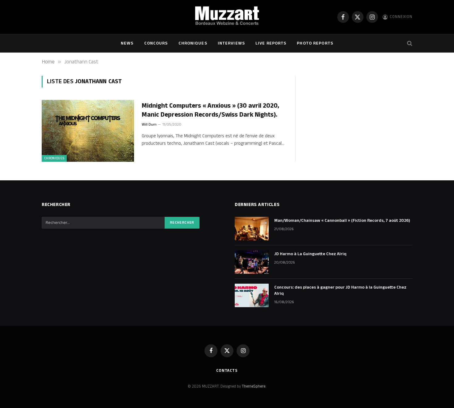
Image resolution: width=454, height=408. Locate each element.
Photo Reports (315, 43)
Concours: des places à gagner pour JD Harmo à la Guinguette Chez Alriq (340, 290)
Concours (156, 43)
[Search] (409, 43)
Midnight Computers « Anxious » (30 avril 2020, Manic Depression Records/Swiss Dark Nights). (210, 110)
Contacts (227, 370)
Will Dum (149, 124)
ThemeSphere (253, 386)
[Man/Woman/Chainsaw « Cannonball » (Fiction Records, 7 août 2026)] (252, 228)
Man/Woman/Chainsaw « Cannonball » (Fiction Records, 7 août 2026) (342, 220)
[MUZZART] (227, 17)
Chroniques (193, 43)
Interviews (231, 43)
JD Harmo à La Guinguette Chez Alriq (310, 254)
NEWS (127, 43)
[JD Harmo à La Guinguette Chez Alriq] (252, 262)
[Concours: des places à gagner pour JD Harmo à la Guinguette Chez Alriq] (252, 295)
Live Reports (270, 43)
